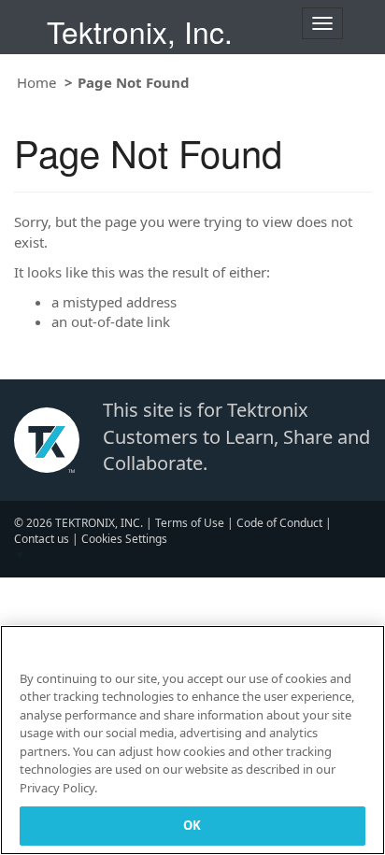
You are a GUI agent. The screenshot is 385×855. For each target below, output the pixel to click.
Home (36, 82)
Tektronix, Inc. (140, 31)
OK (192, 825)
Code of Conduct (279, 523)
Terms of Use (189, 523)
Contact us (41, 539)
